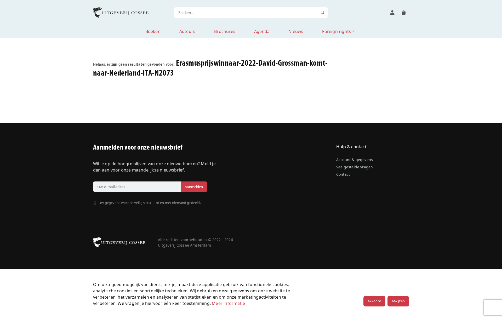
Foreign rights (336, 31)
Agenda (262, 31)
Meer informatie (228, 303)
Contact (343, 174)
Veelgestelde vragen (354, 166)
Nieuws (295, 31)
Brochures (224, 31)
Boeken (153, 31)
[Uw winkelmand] (403, 12)
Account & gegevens (354, 159)
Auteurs (187, 31)
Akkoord (374, 301)
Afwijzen (398, 301)
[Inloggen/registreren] (392, 12)
